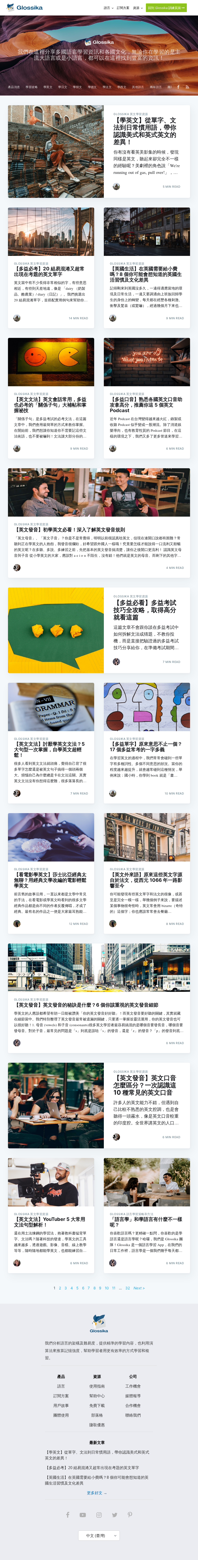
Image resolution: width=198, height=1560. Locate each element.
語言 (61, 1386)
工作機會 (133, 1386)
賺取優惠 (97, 1424)
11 (113, 1288)
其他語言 (138, 87)
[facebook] (67, 1515)
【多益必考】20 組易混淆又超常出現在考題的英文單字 (92, 1467)
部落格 (97, 1415)
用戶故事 (61, 1405)
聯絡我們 (133, 1415)
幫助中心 (97, 1395)
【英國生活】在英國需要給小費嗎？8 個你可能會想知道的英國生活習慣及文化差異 (96, 1480)
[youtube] (83, 1515)
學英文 (47, 87)
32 (127, 1288)
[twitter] (114, 1515)
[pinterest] (130, 1515)
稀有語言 (156, 87)
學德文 (92, 87)
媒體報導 (133, 1395)
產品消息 (14, 87)
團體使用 (61, 1415)
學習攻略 (32, 87)
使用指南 (97, 1386)
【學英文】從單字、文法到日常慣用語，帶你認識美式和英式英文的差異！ (97, 1455)
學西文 (121, 87)
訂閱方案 (61, 1395)
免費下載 (97, 1405)
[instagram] (99, 1515)
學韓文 (77, 87)
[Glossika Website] (24, 8)
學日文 (62, 87)
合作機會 (133, 1405)
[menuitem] (14, 87)
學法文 (107, 87)
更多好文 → (97, 1492)
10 (107, 1288)
